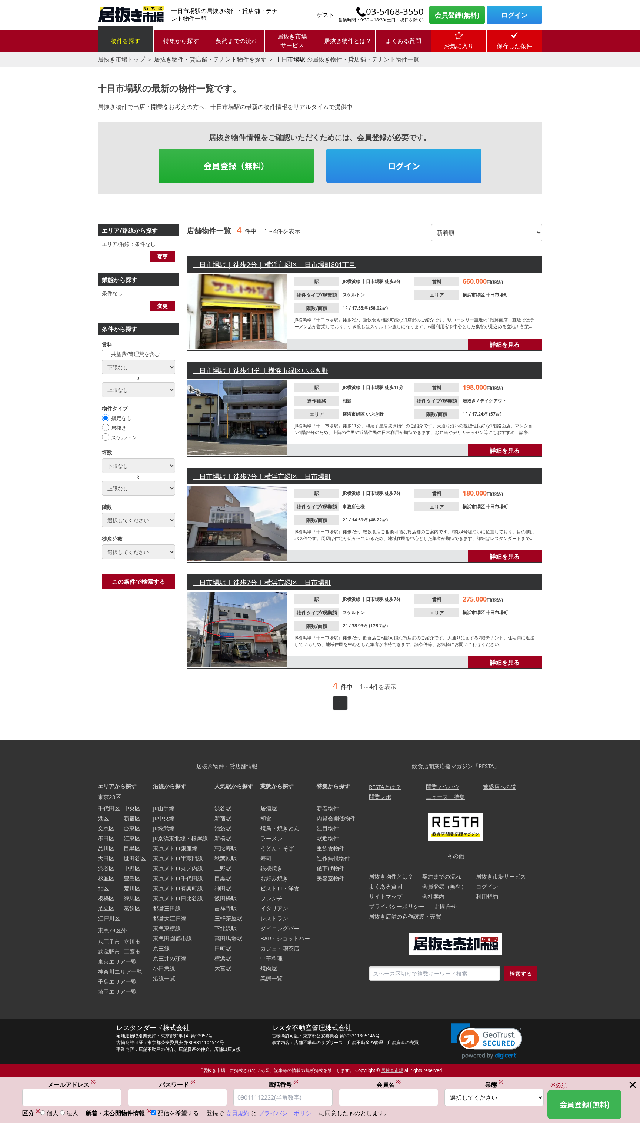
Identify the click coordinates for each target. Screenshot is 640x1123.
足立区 (106, 908)
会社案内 (433, 896)
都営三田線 (167, 908)
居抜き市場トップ (121, 59)
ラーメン (271, 838)
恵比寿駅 (225, 848)
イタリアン (274, 908)
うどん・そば (277, 848)
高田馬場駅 (228, 938)
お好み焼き (274, 878)
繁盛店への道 (499, 786)
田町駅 (222, 948)
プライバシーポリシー (396, 906)
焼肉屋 (268, 968)
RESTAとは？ (385, 786)
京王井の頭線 (169, 958)
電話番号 (283, 1084)
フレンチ (271, 898)
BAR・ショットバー (285, 938)
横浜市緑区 (474, 294)
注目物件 (328, 828)
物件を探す (125, 41)
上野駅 (222, 868)
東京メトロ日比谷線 (178, 898)
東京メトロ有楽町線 (178, 888)
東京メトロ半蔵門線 (178, 858)
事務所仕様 (354, 506)
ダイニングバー (279, 928)
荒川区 (132, 888)
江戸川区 (109, 918)
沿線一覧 (164, 978)
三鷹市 (132, 951)
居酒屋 (268, 808)
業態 (494, 1084)
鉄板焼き (271, 868)
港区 (103, 818)
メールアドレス (72, 1084)
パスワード (177, 1084)
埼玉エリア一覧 (117, 991)
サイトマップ (385, 896)
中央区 (132, 808)
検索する (521, 973)
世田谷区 (135, 858)
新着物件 (328, 808)
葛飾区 (132, 908)
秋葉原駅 (225, 858)
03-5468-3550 (395, 11)
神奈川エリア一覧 (120, 971)
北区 (103, 888)
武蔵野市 (109, 951)
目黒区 (132, 848)
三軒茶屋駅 (228, 918)
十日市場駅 (290, 59)
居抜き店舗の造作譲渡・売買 (405, 916)
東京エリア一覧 (117, 961)
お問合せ (445, 906)
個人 (53, 1113)
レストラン (274, 918)
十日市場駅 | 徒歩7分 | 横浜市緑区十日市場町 (262, 476)
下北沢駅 (225, 928)
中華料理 (271, 958)
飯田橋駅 (225, 898)
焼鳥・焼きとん (279, 828)
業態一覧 (271, 978)
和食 (265, 818)
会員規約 (237, 1113)
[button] (486, 1041)
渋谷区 (106, 868)
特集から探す (181, 41)
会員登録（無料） (236, 165)
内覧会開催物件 (336, 818)
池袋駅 (222, 828)
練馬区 (132, 898)
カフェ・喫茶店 (279, 948)
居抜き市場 (392, 1070)
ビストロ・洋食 (279, 888)
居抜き (119, 427)
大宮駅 (222, 968)
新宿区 (132, 818)
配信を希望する (178, 1113)
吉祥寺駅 (225, 908)
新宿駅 (222, 818)
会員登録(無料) (457, 14)
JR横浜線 (352, 281)
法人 (72, 1113)
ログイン (514, 14)
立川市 (132, 941)
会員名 (389, 1084)
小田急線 (164, 968)
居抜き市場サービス (292, 40)
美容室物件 (330, 878)
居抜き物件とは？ (347, 41)
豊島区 (132, 878)
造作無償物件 (333, 858)
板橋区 (106, 898)
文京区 (106, 828)
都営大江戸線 (169, 918)
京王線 (161, 948)
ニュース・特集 (445, 796)
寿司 (265, 858)
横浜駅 (222, 958)
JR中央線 (163, 818)
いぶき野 (375, 414)
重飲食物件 (330, 848)
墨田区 (106, 838)
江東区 (132, 838)
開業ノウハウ (442, 786)
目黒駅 (222, 878)
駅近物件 (328, 838)
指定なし (121, 417)
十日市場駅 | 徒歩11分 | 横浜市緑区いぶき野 (260, 370)
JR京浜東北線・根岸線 (180, 838)
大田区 (106, 858)
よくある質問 (403, 41)
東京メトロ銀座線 (175, 848)
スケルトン (124, 437)
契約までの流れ (236, 41)
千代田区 (109, 808)
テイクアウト (493, 400)
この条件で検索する (138, 581)
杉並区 (106, 878)
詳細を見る (505, 344)
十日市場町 (497, 294)
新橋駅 (222, 838)
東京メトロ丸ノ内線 (178, 868)
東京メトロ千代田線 (178, 878)
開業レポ (380, 796)
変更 (162, 256)
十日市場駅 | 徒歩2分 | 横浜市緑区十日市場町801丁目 (274, 264)
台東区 (132, 828)
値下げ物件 (330, 868)
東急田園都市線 (172, 938)
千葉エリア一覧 (117, 981)
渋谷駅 (222, 808)
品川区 (106, 848)
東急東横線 (167, 928)
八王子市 (109, 941)
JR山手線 (163, 808)
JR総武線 (163, 828)
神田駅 (222, 888)
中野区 (132, 868)
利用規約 (487, 896)
